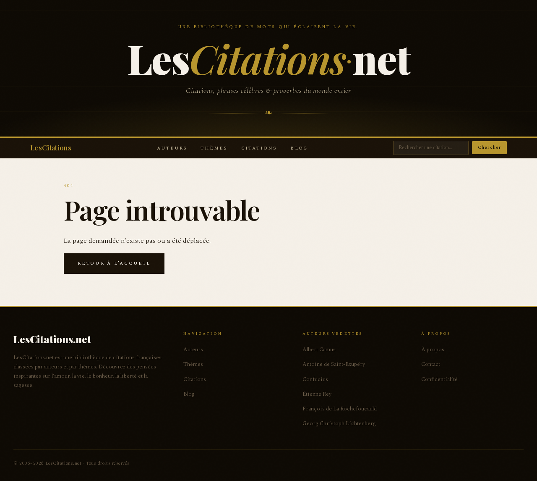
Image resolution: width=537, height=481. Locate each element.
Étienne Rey (316, 394)
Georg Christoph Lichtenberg (339, 423)
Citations (259, 148)
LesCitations (50, 147)
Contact (430, 364)
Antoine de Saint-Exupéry (333, 364)
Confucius (315, 379)
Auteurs (172, 148)
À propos (432, 349)
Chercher (489, 147)
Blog (299, 148)
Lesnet (268, 58)
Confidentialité (439, 379)
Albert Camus (319, 349)
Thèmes (214, 148)
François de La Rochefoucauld (339, 409)
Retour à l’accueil (114, 263)
